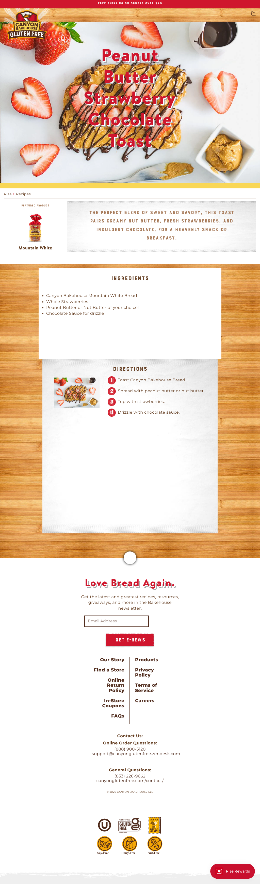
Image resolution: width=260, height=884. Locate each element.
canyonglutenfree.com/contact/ (130, 780)
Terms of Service (146, 687)
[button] (253, 13)
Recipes (23, 194)
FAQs (117, 716)
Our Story (112, 660)
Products (146, 660)
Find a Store (109, 670)
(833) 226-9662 (130, 776)
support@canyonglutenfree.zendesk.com (136, 754)
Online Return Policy (115, 685)
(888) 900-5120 (130, 749)
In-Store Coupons (113, 703)
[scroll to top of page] (130, 557)
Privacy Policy (144, 672)
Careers (144, 700)
